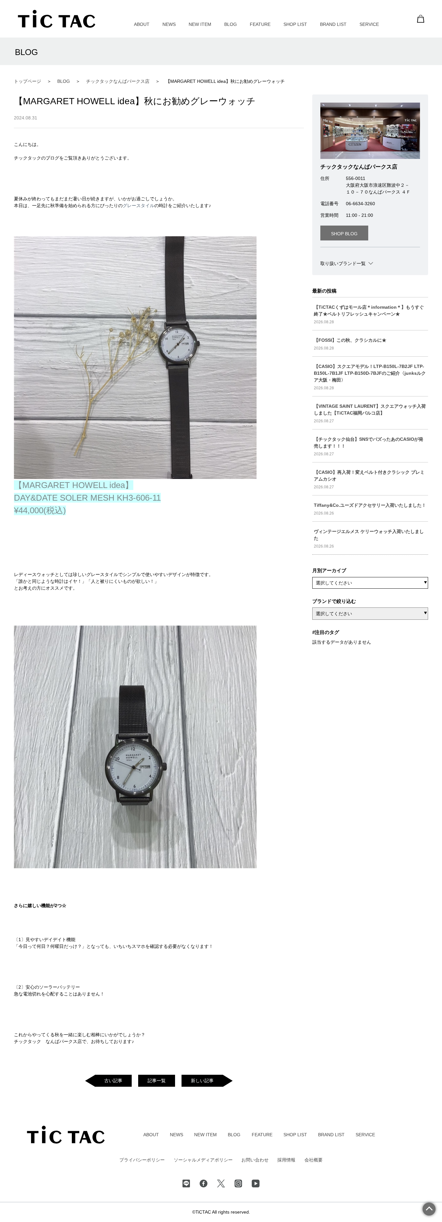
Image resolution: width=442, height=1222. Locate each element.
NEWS (169, 24)
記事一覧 (157, 1080)
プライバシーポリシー (142, 1159)
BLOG (230, 24)
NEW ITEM (200, 24)
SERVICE (369, 24)
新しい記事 (202, 1080)
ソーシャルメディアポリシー (203, 1159)
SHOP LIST (295, 24)
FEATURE (260, 24)
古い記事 (113, 1080)
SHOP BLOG (344, 233)
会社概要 (313, 1159)
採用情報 (286, 1159)
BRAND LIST (333, 24)
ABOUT (141, 24)
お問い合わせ (255, 1159)
